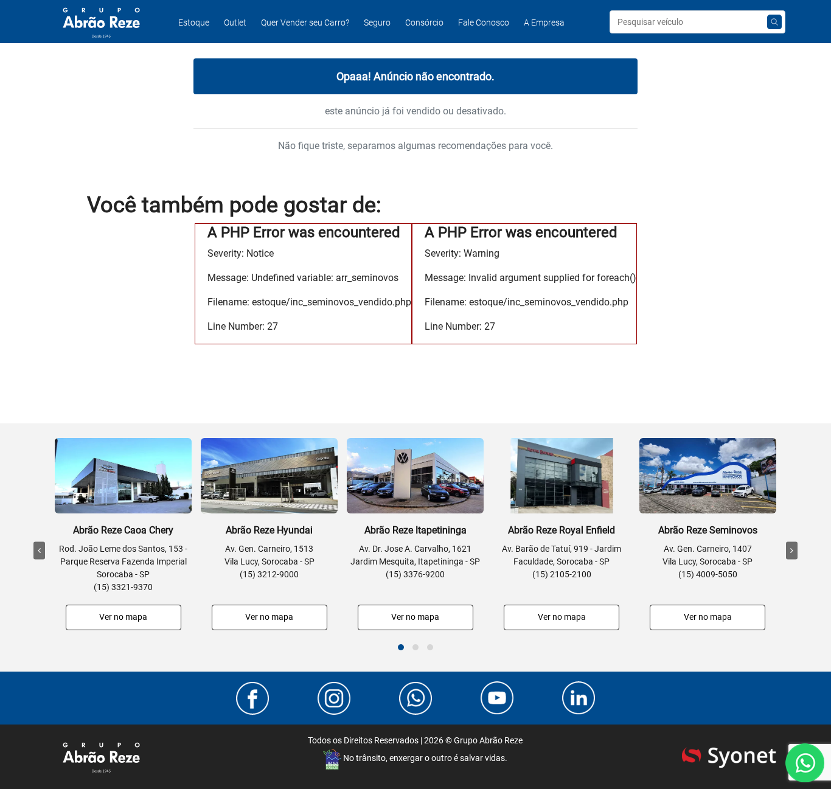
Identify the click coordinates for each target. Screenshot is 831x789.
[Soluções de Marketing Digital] (729, 755)
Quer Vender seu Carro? (305, 22)
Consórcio (424, 22)
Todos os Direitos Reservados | (415, 740)
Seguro (377, 22)
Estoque (193, 22)
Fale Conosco (483, 22)
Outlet (235, 22)
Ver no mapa (123, 617)
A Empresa (544, 22)
